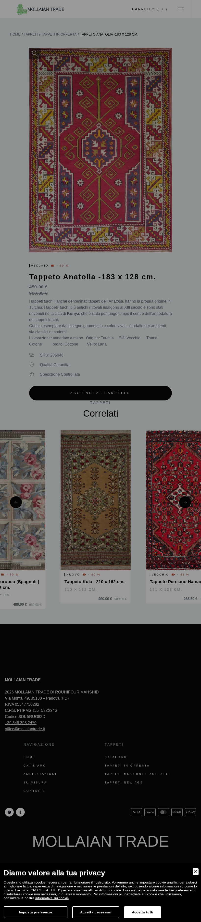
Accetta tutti (142, 912)
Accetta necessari (95, 912)
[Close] (196, 871)
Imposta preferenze (35, 912)
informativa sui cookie (52, 898)
